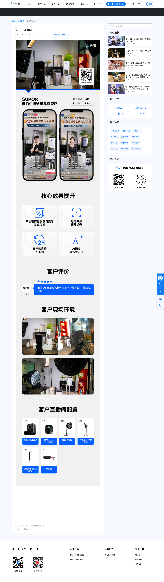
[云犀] (15, 4)
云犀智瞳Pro (140, 108)
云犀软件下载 (110, 555)
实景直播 (114, 149)
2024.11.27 (130, 44)
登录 (132, 4)
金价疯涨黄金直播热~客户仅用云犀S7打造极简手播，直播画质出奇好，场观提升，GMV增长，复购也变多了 (138, 75)
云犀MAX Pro (140, 113)
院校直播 (114, 143)
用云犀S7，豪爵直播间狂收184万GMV (138, 40)
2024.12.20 (130, 55)
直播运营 (135, 143)
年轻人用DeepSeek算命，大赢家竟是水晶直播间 (137, 64)
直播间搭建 (56, 34)
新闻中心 (84, 4)
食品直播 (126, 131)
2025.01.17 (130, 91)
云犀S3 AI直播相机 (77, 559)
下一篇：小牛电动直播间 (23, 529)
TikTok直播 (136, 149)
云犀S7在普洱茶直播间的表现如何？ (138, 52)
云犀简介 (138, 555)
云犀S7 (119, 108)
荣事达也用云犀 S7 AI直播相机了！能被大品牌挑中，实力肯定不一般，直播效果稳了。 (137, 87)
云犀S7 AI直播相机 (77, 555)
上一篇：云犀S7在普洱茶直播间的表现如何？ (29, 526)
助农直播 (124, 149)
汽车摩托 (114, 137)
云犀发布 (21, 21)
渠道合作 (55, 4)
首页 (30, 4)
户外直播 (135, 137)
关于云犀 (97, 4)
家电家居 (137, 131)
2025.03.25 (130, 79)
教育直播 (124, 143)
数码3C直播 (66, 34)
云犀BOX (119, 113)
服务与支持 (70, 4)
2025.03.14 (130, 67)
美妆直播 (124, 137)
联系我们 (138, 564)
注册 (140, 4)
